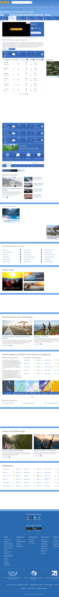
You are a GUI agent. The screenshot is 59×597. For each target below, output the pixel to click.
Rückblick (47, 15)
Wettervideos (45, 537)
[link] (3, 7)
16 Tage (27, 15)
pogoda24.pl (6, 563)
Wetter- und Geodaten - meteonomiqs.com (8, 556)
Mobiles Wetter (33, 537)
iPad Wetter (31, 541)
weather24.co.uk (7, 565)
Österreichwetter (44, 544)
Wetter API (6, 553)
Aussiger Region (12, 9)
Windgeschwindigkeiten (21, 541)
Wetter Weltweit (44, 550)
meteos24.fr (6, 559)
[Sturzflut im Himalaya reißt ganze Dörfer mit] (12, 181)
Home (1, 9)
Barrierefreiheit (31, 588)
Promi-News (43, 553)
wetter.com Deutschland (9, 544)
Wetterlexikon (44, 551)
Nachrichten (43, 539)
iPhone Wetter (31, 539)
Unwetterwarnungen (8, 543)
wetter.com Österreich (8, 548)
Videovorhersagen (7, 539)
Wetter (6, 537)
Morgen (6, 15)
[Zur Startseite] (4, 2)
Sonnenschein (19, 544)
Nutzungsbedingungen (41, 588)
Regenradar (33, 15)
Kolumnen (6, 541)
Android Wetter (32, 543)
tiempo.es (6, 558)
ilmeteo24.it (6, 561)
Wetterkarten (20, 537)
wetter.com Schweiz (8, 546)
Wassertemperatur (20, 546)
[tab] (5, 49)
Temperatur (18, 543)
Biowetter (55, 539)
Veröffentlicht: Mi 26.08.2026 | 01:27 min (8, 195)
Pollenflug (40, 15)
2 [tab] (33, 396)
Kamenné (17, 9)
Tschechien (7, 9)
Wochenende (17, 15)
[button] (23, 54)
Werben (5, 550)
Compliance (23, 588)
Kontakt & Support (48, 584)
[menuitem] (3, 7)
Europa (4, 9)
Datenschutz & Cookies (22, 584)
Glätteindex (55, 541)
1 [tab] (32, 396)
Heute (2, 15)
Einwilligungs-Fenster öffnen (36, 584)
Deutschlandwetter (45, 541)
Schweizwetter (44, 543)
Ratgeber (56, 537)
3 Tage (11, 15)
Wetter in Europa (44, 548)
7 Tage (23, 15)
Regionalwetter (44, 546)
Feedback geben (41, 29)
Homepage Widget (7, 551)
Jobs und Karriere (11, 584)
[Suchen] (30, 2)
